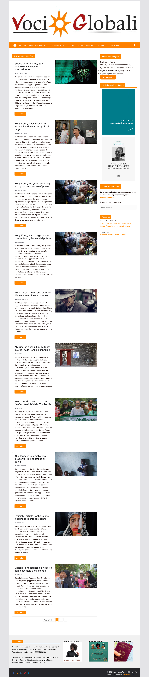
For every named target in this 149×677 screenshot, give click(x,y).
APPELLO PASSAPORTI (86, 45)
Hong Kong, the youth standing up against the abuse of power (32, 185)
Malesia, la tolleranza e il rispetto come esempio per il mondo (33, 569)
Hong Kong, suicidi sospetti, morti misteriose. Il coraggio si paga (32, 126)
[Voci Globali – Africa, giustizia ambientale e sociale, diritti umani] (74, 8)
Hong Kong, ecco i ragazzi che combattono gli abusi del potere (33, 237)
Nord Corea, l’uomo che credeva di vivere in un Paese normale (33, 294)
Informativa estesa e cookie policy (113, 235)
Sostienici (109, 77)
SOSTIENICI (114, 45)
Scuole (71, 45)
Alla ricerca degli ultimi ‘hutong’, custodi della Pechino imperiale (32, 348)
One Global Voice (57, 45)
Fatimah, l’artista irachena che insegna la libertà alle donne (32, 517)
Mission (22, 45)
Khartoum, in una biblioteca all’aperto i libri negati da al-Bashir (30, 459)
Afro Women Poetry (37, 45)
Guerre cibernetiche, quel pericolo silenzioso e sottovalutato (29, 66)
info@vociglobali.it (107, 197)
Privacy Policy (105, 232)
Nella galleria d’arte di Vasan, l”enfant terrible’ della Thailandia (33, 403)
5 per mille (102, 45)
